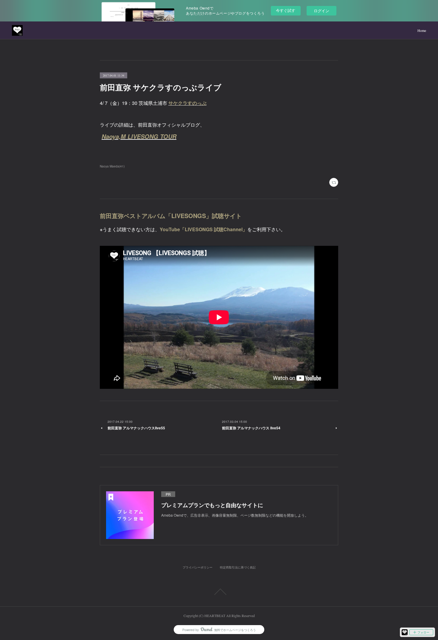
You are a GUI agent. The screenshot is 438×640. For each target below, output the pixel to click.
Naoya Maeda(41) (112, 166)
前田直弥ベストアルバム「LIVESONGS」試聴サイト (171, 215)
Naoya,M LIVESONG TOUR (139, 136)
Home (421, 30)
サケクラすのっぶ (187, 103)
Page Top (219, 591)
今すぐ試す (285, 10)
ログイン (321, 10)
